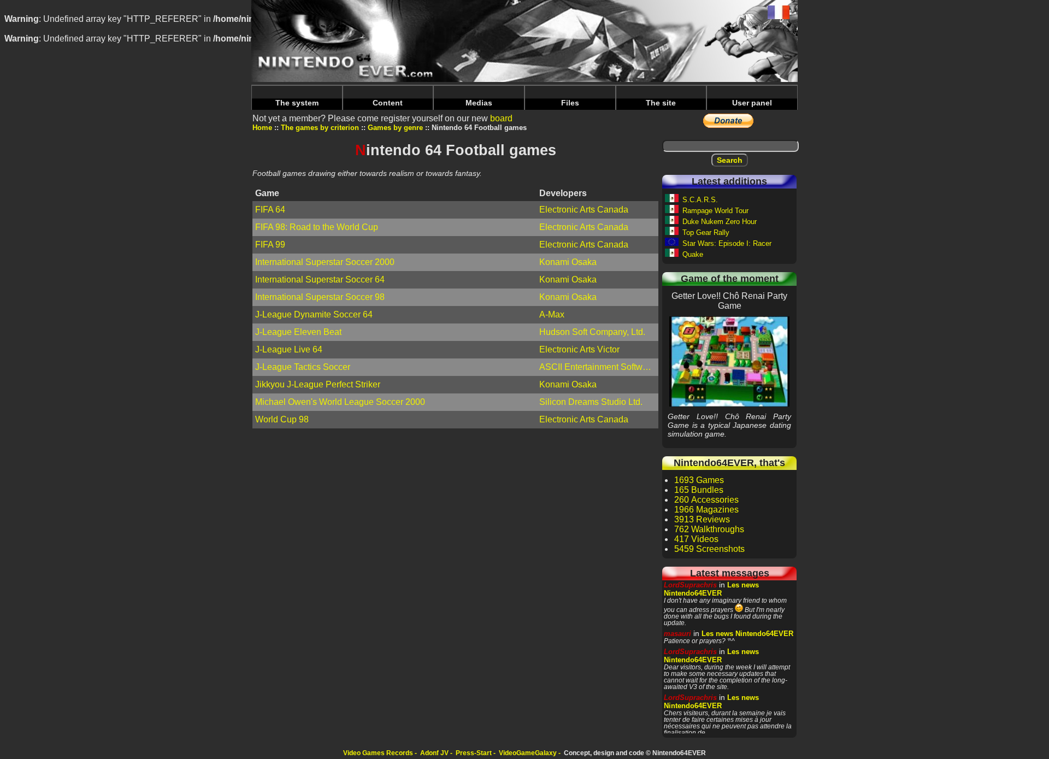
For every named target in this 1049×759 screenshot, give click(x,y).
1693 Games (699, 480)
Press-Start (474, 753)
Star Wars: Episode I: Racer (726, 243)
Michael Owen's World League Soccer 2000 (340, 402)
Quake (692, 254)
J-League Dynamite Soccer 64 (314, 314)
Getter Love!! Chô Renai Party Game (729, 361)
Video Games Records (378, 753)
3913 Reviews (702, 519)
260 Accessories (706, 499)
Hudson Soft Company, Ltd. (592, 332)
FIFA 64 (270, 209)
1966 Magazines (706, 509)
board (501, 118)
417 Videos (696, 539)
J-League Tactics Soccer (302, 367)
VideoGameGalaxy (528, 753)
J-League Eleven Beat (298, 332)
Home (262, 127)
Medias (478, 102)
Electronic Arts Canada (583, 209)
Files (570, 102)
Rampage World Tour (715, 211)
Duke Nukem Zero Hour (719, 221)
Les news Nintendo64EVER (711, 589)
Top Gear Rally (705, 232)
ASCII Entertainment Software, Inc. (598, 367)
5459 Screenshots (709, 549)
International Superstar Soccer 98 (320, 297)
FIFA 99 (270, 244)
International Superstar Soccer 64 (320, 279)
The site (661, 102)
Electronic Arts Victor (579, 349)
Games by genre (395, 127)
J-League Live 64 (288, 349)
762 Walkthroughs (709, 529)
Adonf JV (434, 753)
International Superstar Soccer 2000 (324, 262)
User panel (752, 102)
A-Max (551, 314)
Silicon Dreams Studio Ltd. (591, 402)
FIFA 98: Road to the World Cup (316, 227)
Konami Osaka (568, 262)
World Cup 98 (282, 419)
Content (388, 102)
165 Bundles (698, 490)
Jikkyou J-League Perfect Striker (317, 384)
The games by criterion (320, 127)
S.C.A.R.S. (700, 200)
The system (297, 102)
